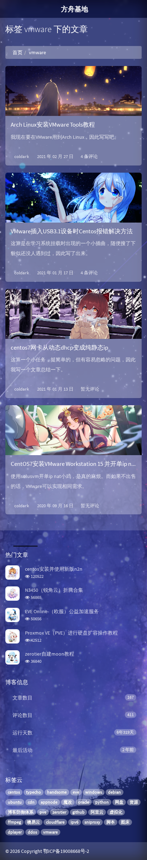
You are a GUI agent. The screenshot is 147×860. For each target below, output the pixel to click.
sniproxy (92, 822)
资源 (134, 802)
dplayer (15, 832)
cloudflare (55, 822)
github (78, 812)
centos (14, 792)
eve (76, 792)
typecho (33, 792)
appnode (49, 802)
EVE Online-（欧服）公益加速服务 (62, 611)
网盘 (119, 802)
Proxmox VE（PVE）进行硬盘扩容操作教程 (71, 633)
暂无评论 (90, 389)
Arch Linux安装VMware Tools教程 (53, 124)
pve (43, 812)
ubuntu (15, 802)
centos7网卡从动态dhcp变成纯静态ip (59, 347)
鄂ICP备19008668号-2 (66, 851)
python (102, 802)
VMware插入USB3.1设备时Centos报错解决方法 (72, 231)
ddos (32, 832)
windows (93, 792)
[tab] (24, 537)
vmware (50, 832)
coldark (21, 156)
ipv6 (74, 822)
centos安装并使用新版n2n (53, 569)
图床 (125, 822)
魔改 (68, 802)
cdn (31, 802)
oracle (83, 802)
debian (114, 792)
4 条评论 (89, 156)
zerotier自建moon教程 (49, 654)
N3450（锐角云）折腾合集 (54, 590)
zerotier (59, 812)
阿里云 (97, 812)
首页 (17, 52)
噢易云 (33, 822)
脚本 (110, 822)
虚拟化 (116, 812)
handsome (57, 792)
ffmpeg (14, 822)
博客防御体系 (21, 812)
